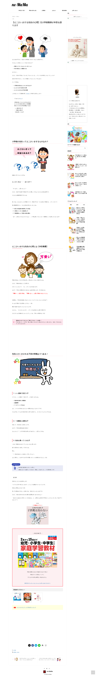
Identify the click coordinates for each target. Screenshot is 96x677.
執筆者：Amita (16, 652)
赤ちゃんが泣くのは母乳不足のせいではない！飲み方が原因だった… (81, 184)
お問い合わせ (75, 10)
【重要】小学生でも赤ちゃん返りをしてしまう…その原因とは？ (81, 166)
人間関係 (43, 10)
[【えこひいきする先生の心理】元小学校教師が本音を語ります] (36, 645)
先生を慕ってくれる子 (19, 112)
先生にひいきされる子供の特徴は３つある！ (22, 105)
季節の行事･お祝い (33, 10)
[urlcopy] (45, 645)
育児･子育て (22, 10)
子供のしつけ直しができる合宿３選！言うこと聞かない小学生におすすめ (80, 230)
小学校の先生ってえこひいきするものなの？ (22, 102)
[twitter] (29, 645)
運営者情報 (64, 10)
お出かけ (54, 10)
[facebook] (32, 645)
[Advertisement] (37, 126)
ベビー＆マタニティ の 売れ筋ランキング (26, 607)
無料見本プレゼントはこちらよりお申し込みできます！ (37, 583)
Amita (27, 93)
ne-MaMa (50, 671)
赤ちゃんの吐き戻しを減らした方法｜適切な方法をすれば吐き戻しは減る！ (81, 175)
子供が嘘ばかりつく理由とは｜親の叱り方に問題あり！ (81, 157)
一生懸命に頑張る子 (19, 110)
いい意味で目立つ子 (19, 108)
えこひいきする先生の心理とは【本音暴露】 (22, 103)
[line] (39, 645)
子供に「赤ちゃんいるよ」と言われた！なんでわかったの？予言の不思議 (80, 220)
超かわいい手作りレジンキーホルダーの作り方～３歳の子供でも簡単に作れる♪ (80, 210)
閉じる (21, 98)
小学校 (14, 650)
